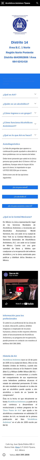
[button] (2, 3)
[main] (20, 52)
